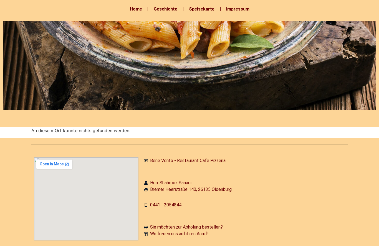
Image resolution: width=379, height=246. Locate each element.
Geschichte (165, 9)
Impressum (237, 9)
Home (136, 9)
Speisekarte (201, 9)
